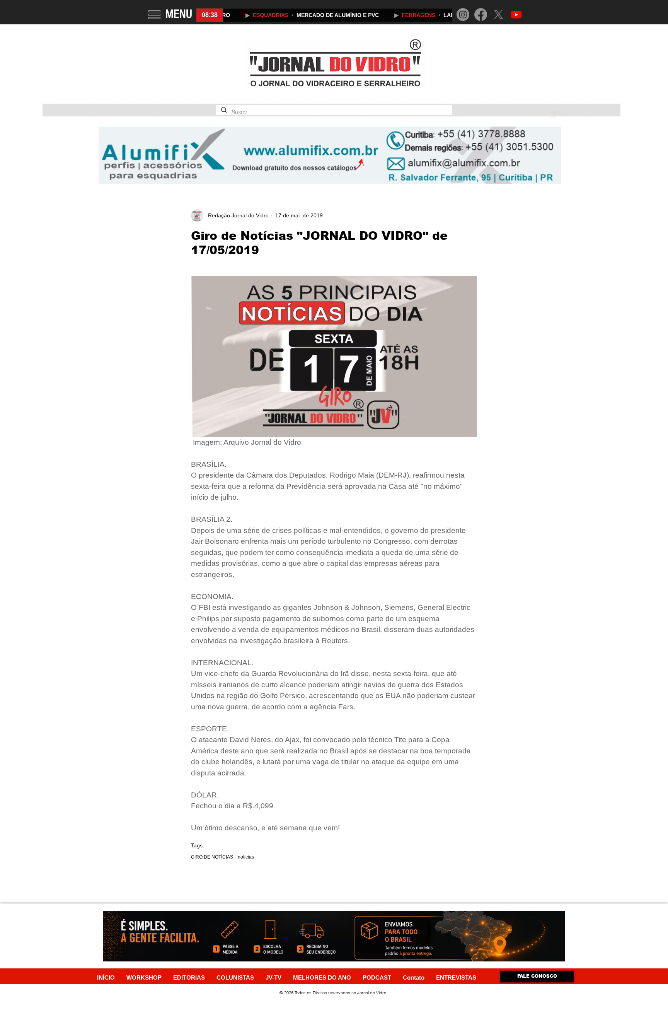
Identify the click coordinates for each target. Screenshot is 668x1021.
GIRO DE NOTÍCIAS (212, 857)
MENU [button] (178, 14)
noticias (246, 857)
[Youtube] (516, 14)
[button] (154, 14)
